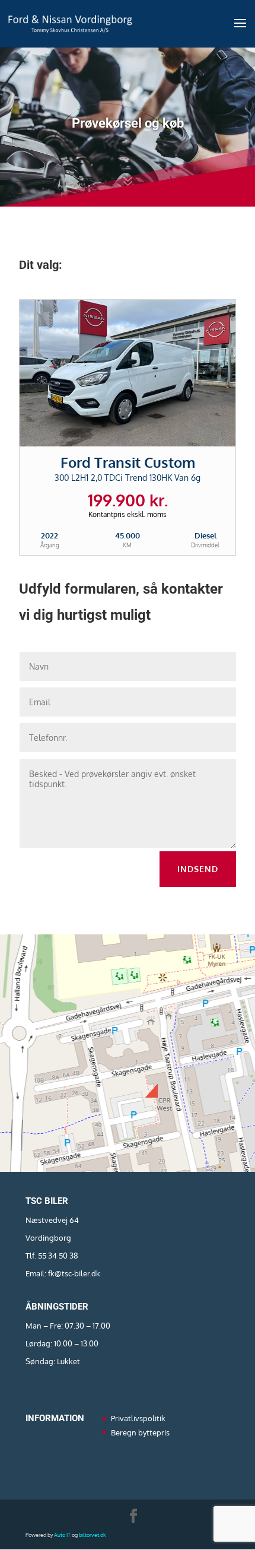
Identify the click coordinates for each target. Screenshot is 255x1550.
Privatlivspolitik (138, 1418)
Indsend (197, 869)
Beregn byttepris (140, 1432)
